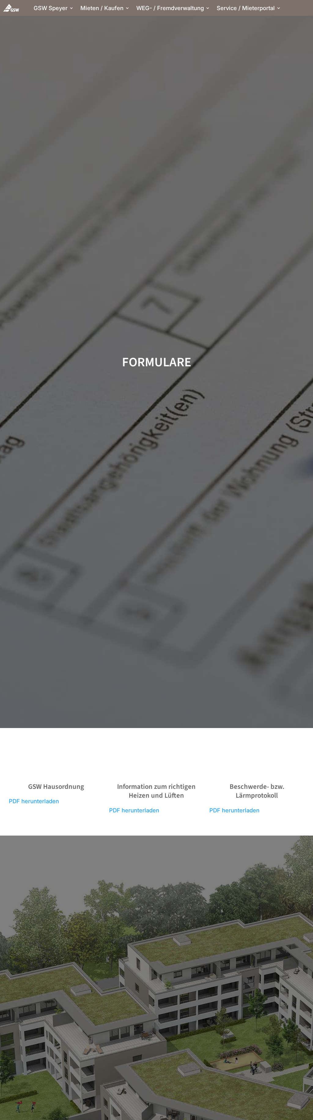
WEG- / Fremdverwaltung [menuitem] (170, 8)
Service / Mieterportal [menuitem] (246, 8)
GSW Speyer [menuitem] (51, 8)
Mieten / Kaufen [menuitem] (101, 8)
